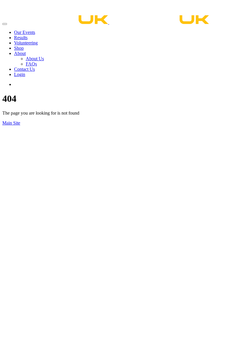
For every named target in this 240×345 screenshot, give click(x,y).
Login (19, 74)
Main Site (11, 122)
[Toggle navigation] (4, 24)
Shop (19, 48)
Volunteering (26, 42)
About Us (35, 58)
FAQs (31, 63)
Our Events (24, 32)
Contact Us (24, 69)
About (20, 53)
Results (21, 37)
